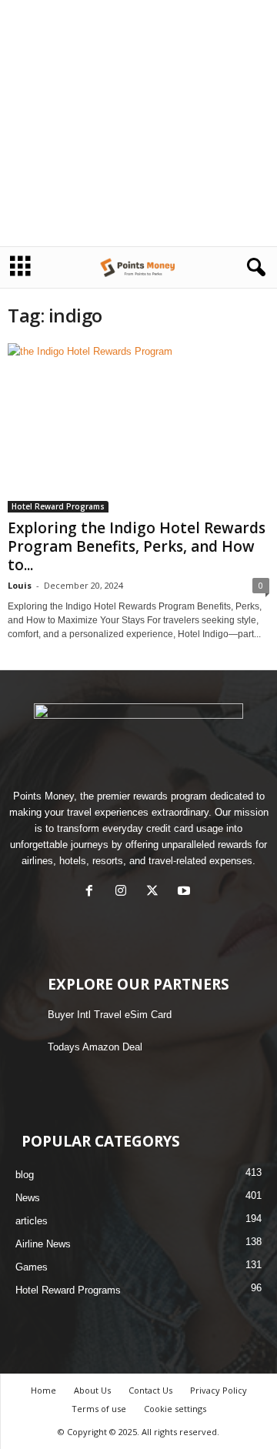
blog (24, 1174)
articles (31, 1221)
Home (43, 1390)
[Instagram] (124, 892)
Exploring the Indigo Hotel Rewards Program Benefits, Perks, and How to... (136, 546)
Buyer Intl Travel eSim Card (110, 1014)
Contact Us (150, 1390)
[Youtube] (186, 892)
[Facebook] (92, 892)
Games (31, 1267)
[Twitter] (156, 892)
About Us (92, 1390)
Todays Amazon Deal (95, 1047)
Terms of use (99, 1408)
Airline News (43, 1244)
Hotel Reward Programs (58, 506)
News (27, 1198)
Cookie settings (175, 1408)
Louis (20, 585)
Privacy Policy (218, 1390)
